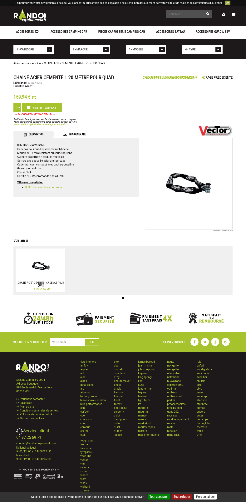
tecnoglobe (203, 423)
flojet (117, 400)
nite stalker (174, 373)
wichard (85, 486)
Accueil (20, 63)
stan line (202, 400)
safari (200, 365)
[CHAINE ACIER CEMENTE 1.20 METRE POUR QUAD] (189, 183)
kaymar (142, 373)
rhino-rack (173, 434)
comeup (85, 427)
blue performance (91, 404)
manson (143, 415)
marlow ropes (146, 427)
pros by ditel (174, 407)
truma (84, 444)
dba (116, 365)
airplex (84, 369)
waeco (84, 475)
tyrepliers (86, 452)
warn (83, 478)
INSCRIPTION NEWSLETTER (30, 342)
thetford (202, 427)
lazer (141, 384)
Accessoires (34, 63)
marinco (143, 419)
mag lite (143, 407)
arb (82, 388)
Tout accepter (159, 497)
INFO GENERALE (77, 134)
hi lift (117, 427)
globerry (119, 411)
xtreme (84, 490)
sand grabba (204, 369)
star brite (202, 404)
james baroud (146, 361)
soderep (202, 396)
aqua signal (87, 384)
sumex (201, 407)
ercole (117, 388)
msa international (149, 434)
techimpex (203, 419)
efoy (117, 377)
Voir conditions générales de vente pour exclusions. (41, 124)
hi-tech (118, 430)
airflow (84, 365)
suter (200, 415)
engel (117, 384)
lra (139, 404)
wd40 (83, 482)
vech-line (85, 455)
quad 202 (173, 411)
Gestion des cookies (32, 418)
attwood (85, 392)
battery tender (89, 396)
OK (227, 2)
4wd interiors (88, 361)
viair (82, 463)
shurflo (201, 380)
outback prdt (175, 396)
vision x (84, 467)
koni (140, 380)
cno (82, 423)
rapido (171, 423)
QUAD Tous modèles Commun (43, 187)
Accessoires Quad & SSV (213, 31)
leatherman (145, 388)
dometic (119, 369)
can (82, 407)
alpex (83, 380)
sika (199, 384)
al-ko (83, 373)
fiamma (119, 392)
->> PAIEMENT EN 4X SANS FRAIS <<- (34, 114)
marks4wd (144, 423)
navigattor (173, 365)
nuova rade (174, 380)
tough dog (86, 440)
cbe (82, 415)
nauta (170, 361)
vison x (84, 471)
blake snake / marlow (93, 400)
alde (83, 377)
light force (144, 400)
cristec (84, 430)
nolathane (173, 377)
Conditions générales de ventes (39, 410)
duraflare (119, 373)
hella (117, 423)
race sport (173, 415)
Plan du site (27, 406)
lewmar (142, 396)
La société (26, 402)
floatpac (119, 396)
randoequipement (178, 419)
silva (199, 388)
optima (171, 388)
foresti (118, 404)
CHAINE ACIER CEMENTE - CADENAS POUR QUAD (41, 284)
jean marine (145, 365)
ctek (83, 434)
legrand (142, 392)
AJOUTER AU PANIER (45, 108)
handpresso (121, 419)
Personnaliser (205, 497)
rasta (170, 427)
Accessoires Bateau (170, 31)
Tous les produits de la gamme (171, 77)
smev (200, 392)
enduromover (122, 380)
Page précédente (219, 77)
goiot (117, 415)
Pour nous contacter (32, 399)
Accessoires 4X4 (27, 31)
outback (172, 392)
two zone (86, 448)
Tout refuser (182, 497)
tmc (199, 434)
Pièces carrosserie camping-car (121, 31)
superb (201, 411)
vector (84, 459)
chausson (86, 419)
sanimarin (203, 373)
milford (142, 430)
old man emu (175, 384)
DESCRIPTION (35, 134)
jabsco (118, 434)
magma (143, 411)
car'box (84, 411)
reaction (172, 430)
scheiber (202, 377)
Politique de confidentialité (36, 414)
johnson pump (146, 369)
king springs (145, 377)
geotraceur (120, 407)
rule (199, 361)
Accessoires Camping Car (69, 31)
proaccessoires (176, 404)
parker (171, 400)
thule (200, 430)
